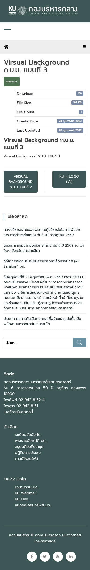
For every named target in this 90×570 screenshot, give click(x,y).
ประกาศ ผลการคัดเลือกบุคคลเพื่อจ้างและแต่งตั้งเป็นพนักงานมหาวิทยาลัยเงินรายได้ (42, 321)
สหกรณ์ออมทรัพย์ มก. (33, 505)
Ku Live (21, 499)
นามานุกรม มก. (26, 487)
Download (11, 81)
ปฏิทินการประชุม (28, 452)
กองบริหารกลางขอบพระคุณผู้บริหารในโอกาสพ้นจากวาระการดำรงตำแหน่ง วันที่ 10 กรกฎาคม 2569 (43, 232)
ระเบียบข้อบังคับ (28, 434)
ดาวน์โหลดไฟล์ (26, 458)
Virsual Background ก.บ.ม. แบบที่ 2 (21, 182)
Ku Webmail (25, 493)
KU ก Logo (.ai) (69, 179)
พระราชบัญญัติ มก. (30, 440)
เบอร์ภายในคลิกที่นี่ (18, 412)
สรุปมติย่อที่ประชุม (29, 446)
